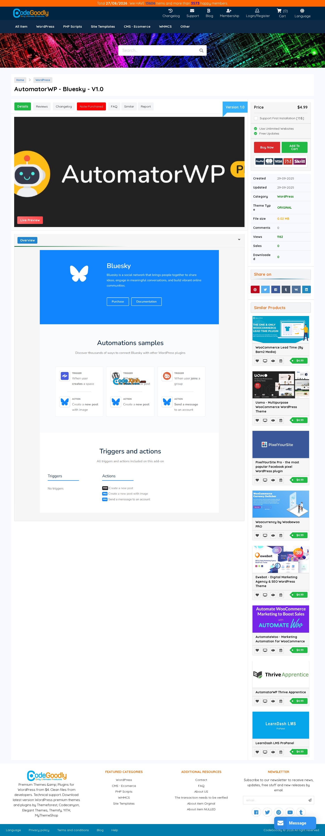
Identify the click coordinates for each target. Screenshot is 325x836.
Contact (201, 780)
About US (201, 792)
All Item (21, 26)
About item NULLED (201, 809)
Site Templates (124, 803)
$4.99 (300, 360)
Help (114, 830)
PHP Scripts (123, 792)
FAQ (201, 786)
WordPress (43, 80)
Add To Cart (294, 147)
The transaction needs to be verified (201, 797)
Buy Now (267, 147)
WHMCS (124, 797)
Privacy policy (39, 830)
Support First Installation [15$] (282, 118)
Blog (100, 830)
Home (20, 80)
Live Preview (30, 220)
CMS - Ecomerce (124, 786)
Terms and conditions (73, 830)
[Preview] (265, 361)
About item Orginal (201, 803)
